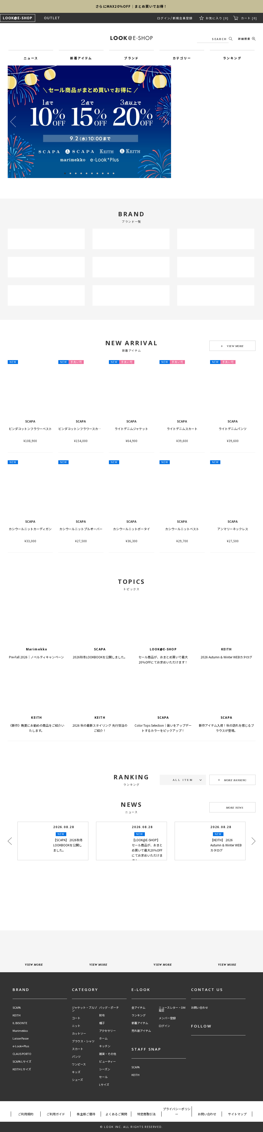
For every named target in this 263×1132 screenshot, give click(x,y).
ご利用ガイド (55, 1114)
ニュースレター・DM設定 (172, 1009)
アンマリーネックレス (232, 529)
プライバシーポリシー (177, 1111)
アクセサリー (107, 1030)
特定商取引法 (146, 1114)
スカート (77, 1048)
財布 (102, 1015)
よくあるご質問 (116, 1114)
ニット (76, 1025)
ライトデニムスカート (182, 428)
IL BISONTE (20, 1023)
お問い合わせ (199, 1007)
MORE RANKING (235, 780)
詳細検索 (244, 39)
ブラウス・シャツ (83, 1041)
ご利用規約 (25, 1114)
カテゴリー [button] (182, 58)
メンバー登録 (167, 1018)
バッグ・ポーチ (109, 1007)
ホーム (103, 1038)
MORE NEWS (234, 807)
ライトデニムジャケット (131, 428)
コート (76, 1018)
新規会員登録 (184, 18)
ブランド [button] (131, 58)
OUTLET (52, 17)
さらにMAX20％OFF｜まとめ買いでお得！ (131, 6)
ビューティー (107, 1061)
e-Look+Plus (21, 1046)
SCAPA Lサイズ (22, 1061)
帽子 (102, 1023)
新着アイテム (140, 1023)
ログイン (166, 18)
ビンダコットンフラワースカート (81, 428)
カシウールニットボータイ (131, 529)
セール (103, 1076)
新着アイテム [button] (81, 58)
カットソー (79, 1033)
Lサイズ (104, 1084)
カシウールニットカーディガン (30, 529)
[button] (165, 121)
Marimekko (20, 1030)
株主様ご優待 (86, 1114)
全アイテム (138, 1007)
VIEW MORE (235, 346)
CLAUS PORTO (22, 1053)
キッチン (104, 1046)
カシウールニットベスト (182, 529)
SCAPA (17, 1007)
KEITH (17, 1015)
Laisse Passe (21, 1038)
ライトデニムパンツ (233, 428)
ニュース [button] (31, 58)
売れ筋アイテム (141, 1030)
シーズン (104, 1069)
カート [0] (249, 18)
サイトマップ (237, 1114)
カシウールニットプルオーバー (80, 529)
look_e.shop (135, 882)
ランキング (139, 1015)
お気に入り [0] (217, 18)
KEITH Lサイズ (22, 1069)
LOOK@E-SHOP (17, 17)
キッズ (76, 1072)
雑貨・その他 (107, 1053)
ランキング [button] (232, 58)
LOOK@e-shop (131, 38)
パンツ (76, 1056)
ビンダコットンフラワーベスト (30, 428)
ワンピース (79, 1064)
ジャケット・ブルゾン (84, 1009)
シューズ (77, 1079)
